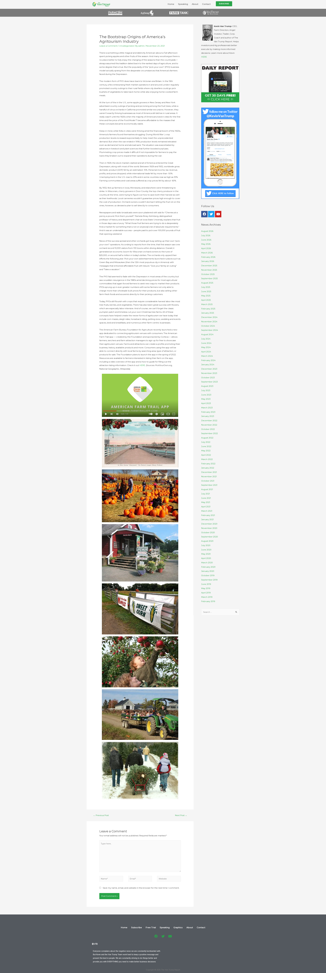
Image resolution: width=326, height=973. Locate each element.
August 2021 (207, 489)
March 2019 (206, 597)
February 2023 (208, 412)
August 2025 (207, 283)
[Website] (169, 879)
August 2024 (207, 334)
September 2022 (209, 433)
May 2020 (206, 554)
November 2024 (209, 321)
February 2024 (208, 360)
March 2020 (207, 562)
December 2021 (209, 472)
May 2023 (205, 399)
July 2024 (205, 339)
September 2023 (209, 382)
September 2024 (209, 330)
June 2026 (206, 240)
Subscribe (136, 927)
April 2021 (205, 506)
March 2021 (206, 511)
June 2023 (206, 395)
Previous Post (101, 815)
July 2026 (205, 235)
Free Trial (151, 927)
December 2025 (209, 265)
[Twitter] (211, 214)
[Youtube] (218, 214)
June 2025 (206, 291)
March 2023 (207, 407)
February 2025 (208, 308)
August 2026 (207, 231)
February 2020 (208, 567)
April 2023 (206, 403)
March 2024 (207, 356)
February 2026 (208, 257)
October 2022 (208, 429)
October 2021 (207, 481)
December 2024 (209, 317)
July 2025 (205, 287)
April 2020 (206, 558)
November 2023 (209, 373)
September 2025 (209, 278)
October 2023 (208, 377)
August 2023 (207, 386)
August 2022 (207, 438)
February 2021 (208, 515)
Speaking (183, 4)
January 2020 (207, 571)
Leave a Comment (108, 46)
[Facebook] (204, 214)
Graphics (178, 927)
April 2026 (206, 248)
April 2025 (206, 300)
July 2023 (205, 390)
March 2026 (207, 252)
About (195, 4)
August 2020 (207, 541)
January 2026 (207, 261)
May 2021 (205, 502)
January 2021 (207, 519)
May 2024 (206, 347)
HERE (142, 365)
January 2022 (207, 468)
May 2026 (205, 244)
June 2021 (206, 498)
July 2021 (205, 493)
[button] (224, 3)
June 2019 (206, 584)
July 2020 (205, 545)
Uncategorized (126, 46)
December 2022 (209, 420)
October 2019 (207, 575)
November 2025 (209, 270)
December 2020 (209, 524)
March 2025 (207, 304)
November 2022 (209, 425)
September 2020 (209, 536)
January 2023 (207, 416)
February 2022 (208, 463)
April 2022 (206, 455)
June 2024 (206, 343)
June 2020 (206, 549)
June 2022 (206, 446)
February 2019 (208, 601)
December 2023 (209, 369)
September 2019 (209, 580)
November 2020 (209, 528)
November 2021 (209, 476)
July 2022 (205, 442)
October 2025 (208, 274)
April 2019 (206, 592)
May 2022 (205, 450)
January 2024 (207, 364)
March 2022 (207, 459)
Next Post (181, 815)
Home (171, 4)
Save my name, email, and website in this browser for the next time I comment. (141, 888)
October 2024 (208, 326)
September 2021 (209, 485)
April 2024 (206, 351)
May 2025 (205, 295)
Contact (206, 4)
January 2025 (207, 313)
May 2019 (205, 588)
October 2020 (208, 532)
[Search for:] (220, 612)
